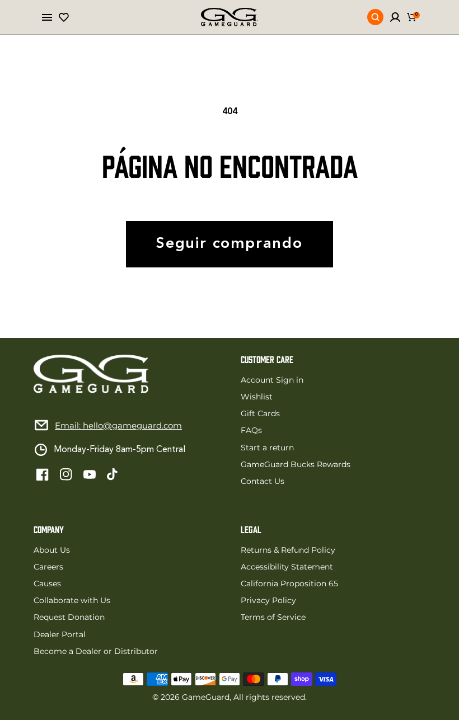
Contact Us (262, 481)
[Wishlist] (64, 17)
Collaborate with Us (72, 600)
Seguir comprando (229, 244)
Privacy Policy (268, 600)
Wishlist (257, 397)
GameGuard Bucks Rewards (295, 464)
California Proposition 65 (289, 583)
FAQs (251, 430)
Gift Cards (260, 413)
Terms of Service (273, 617)
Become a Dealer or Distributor (96, 651)
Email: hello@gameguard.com (118, 425)
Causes (47, 583)
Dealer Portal (60, 634)
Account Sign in (272, 380)
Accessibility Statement (287, 567)
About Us (52, 550)
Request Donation (69, 617)
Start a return (267, 448)
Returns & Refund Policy (288, 550)
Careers (48, 567)
